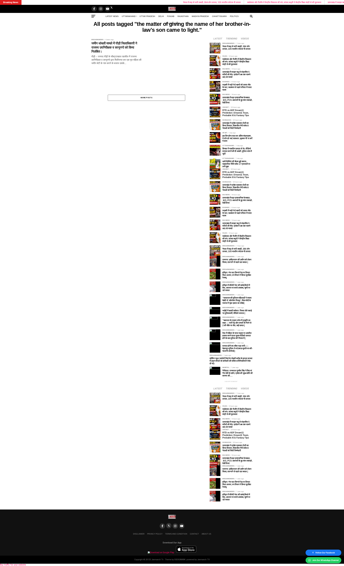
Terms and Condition (176, 534)
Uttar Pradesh (147, 16)
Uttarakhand (129, 16)
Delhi (161, 16)
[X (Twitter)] (168, 525)
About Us (206, 534)
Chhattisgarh (219, 16)
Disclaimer (138, 534)
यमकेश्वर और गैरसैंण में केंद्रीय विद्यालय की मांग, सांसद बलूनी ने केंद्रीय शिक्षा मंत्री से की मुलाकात (252, 2)
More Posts (146, 98)
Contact (194, 534)
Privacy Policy (154, 534)
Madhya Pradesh (200, 16)
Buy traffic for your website (13, 564)
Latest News (112, 16)
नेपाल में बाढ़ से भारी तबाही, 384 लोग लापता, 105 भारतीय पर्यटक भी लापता (180, 2)
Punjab (170, 16)
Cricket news (172, 23)
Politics (234, 16)
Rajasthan (183, 16)
